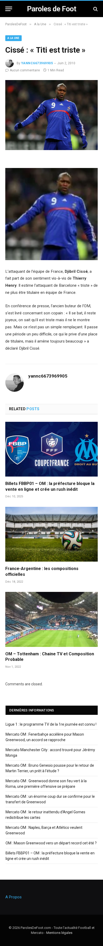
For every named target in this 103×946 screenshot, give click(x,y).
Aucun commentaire (25, 70)
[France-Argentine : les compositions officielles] (51, 534)
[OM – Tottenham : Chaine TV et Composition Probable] (51, 619)
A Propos (13, 897)
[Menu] (8, 9)
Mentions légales (59, 933)
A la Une (13, 38)
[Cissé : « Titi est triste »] (51, 149)
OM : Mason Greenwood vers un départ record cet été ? (51, 843)
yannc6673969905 (37, 63)
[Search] (95, 9)
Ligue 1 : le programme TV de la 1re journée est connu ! (51, 724)
